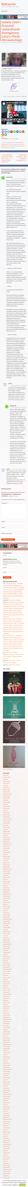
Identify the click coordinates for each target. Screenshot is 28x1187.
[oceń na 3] (4, 138)
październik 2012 (7, 1119)
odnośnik (6, 147)
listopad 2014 (6, 1067)
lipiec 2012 (5, 1125)
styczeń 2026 (6, 787)
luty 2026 (5, 785)
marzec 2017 (6, 1009)
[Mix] (20, 131)
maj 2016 (5, 1029)
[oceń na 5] (6, 138)
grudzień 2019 (6, 940)
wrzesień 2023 (6, 846)
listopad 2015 (6, 1042)
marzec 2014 (6, 1084)
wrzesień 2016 (6, 1021)
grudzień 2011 (6, 1140)
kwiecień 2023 (6, 856)
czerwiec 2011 (6, 1153)
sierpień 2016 (6, 1023)
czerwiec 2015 (6, 1052)
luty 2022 (5, 885)
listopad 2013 (6, 1092)
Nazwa (3, 521)
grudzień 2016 (6, 1015)
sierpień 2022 (6, 873)
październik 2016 (7, 1019)
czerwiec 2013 (6, 1102)
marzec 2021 (6, 908)
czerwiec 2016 (6, 1027)
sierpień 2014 (6, 1073)
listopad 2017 (6, 992)
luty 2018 (5, 986)
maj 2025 (5, 804)
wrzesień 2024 (6, 821)
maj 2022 (5, 879)
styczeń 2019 (6, 963)
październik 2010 (7, 1169)
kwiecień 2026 (6, 781)
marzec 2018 (6, 984)
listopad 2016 (6, 1017)
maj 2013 (5, 1105)
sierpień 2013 (6, 1098)
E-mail (3, 527)
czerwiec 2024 (6, 827)
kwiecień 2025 (6, 806)
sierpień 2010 (6, 1173)
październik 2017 (7, 994)
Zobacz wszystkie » (7, 769)
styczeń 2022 (6, 888)
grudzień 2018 (6, 965)
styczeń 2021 (6, 913)
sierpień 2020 (6, 923)
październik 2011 (7, 1144)
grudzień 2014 (6, 1065)
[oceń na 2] (3, 138)
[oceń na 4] (5, 138)
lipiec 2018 (5, 975)
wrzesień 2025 (6, 796)
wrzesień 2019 (6, 946)
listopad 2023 (6, 842)
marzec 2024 (6, 833)
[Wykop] (5, 131)
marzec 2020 (6, 933)
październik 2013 (7, 1094)
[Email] (5, 134)
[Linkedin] (17, 131)
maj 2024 (5, 829)
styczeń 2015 (6, 1063)
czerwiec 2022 (6, 877)
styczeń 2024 (6, 837)
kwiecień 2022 (6, 881)
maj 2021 (5, 904)
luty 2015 (5, 1061)
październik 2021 (7, 894)
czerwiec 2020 (6, 927)
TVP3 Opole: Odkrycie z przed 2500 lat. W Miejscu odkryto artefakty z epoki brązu (13, 656)
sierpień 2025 (6, 798)
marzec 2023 (6, 858)
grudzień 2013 (6, 1090)
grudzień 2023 (6, 840)
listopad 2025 (6, 792)
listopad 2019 (6, 942)
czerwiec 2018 (6, 977)
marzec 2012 (6, 1134)
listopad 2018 (6, 967)
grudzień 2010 (6, 1165)
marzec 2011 (6, 1159)
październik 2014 (7, 1069)
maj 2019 (5, 954)
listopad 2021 (6, 892)
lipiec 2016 (5, 1025)
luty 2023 (5, 860)
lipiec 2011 (5, 1150)
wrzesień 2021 (6, 896)
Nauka (8, 146)
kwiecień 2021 (6, 906)
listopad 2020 (6, 917)
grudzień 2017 (6, 990)
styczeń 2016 (6, 1038)
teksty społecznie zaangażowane (17, 146)
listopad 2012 (6, 1117)
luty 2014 (5, 1086)
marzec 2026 (6, 783)
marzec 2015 (6, 1059)
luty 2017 (5, 1011)
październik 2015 (7, 1044)
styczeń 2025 (6, 812)
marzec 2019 (6, 958)
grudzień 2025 (6, 789)
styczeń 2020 (6, 938)
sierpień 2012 (6, 1123)
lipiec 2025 (5, 800)
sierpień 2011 (6, 1148)
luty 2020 (5, 936)
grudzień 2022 (6, 865)
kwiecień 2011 (6, 1157)
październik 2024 (7, 819)
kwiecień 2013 (6, 1107)
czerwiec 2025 (6, 802)
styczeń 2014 (6, 1088)
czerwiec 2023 (6, 852)
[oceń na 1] (2, 138)
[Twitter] (8, 131)
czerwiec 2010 (6, 1178)
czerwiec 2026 (6, 777)
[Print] (2, 134)
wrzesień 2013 (6, 1096)
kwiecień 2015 (6, 1057)
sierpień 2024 (6, 823)
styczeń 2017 (6, 1013)
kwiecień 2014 (6, 1082)
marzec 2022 (6, 883)
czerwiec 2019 (6, 952)
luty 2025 (5, 810)
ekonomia (22, 144)
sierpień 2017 (6, 998)
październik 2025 (7, 794)
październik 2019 (7, 944)
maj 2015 (5, 1054)
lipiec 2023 (5, 850)
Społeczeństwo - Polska (6, 144)
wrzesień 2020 (6, 921)
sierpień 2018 (6, 973)
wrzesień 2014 (6, 1071)
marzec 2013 (6, 1109)
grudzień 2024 (6, 814)
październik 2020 (7, 919)
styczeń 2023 (6, 862)
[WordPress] (23, 131)
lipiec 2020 (5, 925)
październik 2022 (7, 869)
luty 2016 (5, 1036)
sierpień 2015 (6, 1048)
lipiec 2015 (5, 1050)
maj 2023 (5, 854)
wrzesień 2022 (6, 871)
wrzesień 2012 (6, 1121)
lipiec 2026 (5, 775)
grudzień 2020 (6, 915)
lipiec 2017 (5, 1000)
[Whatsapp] (14, 131)
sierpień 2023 (6, 848)
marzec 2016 (6, 1034)
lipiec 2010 (5, 1175)
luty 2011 (5, 1161)
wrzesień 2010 (6, 1171)
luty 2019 (5, 961)
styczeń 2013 (6, 1113)
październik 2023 (7, 844)
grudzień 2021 (6, 890)
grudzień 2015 (6, 1040)
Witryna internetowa (6, 533)
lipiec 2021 (5, 900)
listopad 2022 (6, 867)
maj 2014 (5, 1080)
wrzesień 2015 (6, 1046)
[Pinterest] (11, 131)
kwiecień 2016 (6, 1032)
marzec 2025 (6, 808)
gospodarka (4, 146)
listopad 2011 (6, 1142)
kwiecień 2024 (6, 831)
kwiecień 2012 (6, 1132)
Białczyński (8, 4)
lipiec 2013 (5, 1100)
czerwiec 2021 (6, 902)
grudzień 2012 (6, 1115)
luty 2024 (5, 835)
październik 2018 (7, 969)
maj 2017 (5, 1004)
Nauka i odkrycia (19, 142)
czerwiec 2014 (6, 1077)
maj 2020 (5, 929)
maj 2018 (5, 979)
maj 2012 (5, 1130)
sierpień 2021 (6, 898)
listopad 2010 (6, 1167)
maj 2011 (5, 1155)
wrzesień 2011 (6, 1146)
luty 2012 (5, 1136)
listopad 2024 (6, 817)
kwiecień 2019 (6, 956)
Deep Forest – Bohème (15, 600)
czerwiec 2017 (6, 1002)
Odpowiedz (24, 179)
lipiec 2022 (5, 875)
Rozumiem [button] (22, 1185)
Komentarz (4, 503)
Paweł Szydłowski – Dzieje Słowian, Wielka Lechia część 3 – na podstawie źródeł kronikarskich (7, 158)
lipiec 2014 (5, 1075)
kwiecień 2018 (6, 981)
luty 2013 (5, 1111)
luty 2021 (5, 910)
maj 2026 (5, 779)
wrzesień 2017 (6, 996)
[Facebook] (2, 131)
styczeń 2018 (6, 988)
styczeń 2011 (6, 1163)
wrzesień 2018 (6, 971)
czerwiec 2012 (6, 1127)
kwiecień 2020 (6, 931)
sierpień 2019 (6, 948)
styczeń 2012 (6, 1138)
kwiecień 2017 (6, 1006)
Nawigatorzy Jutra (14, 91)
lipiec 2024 (5, 825)
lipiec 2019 (5, 950)
